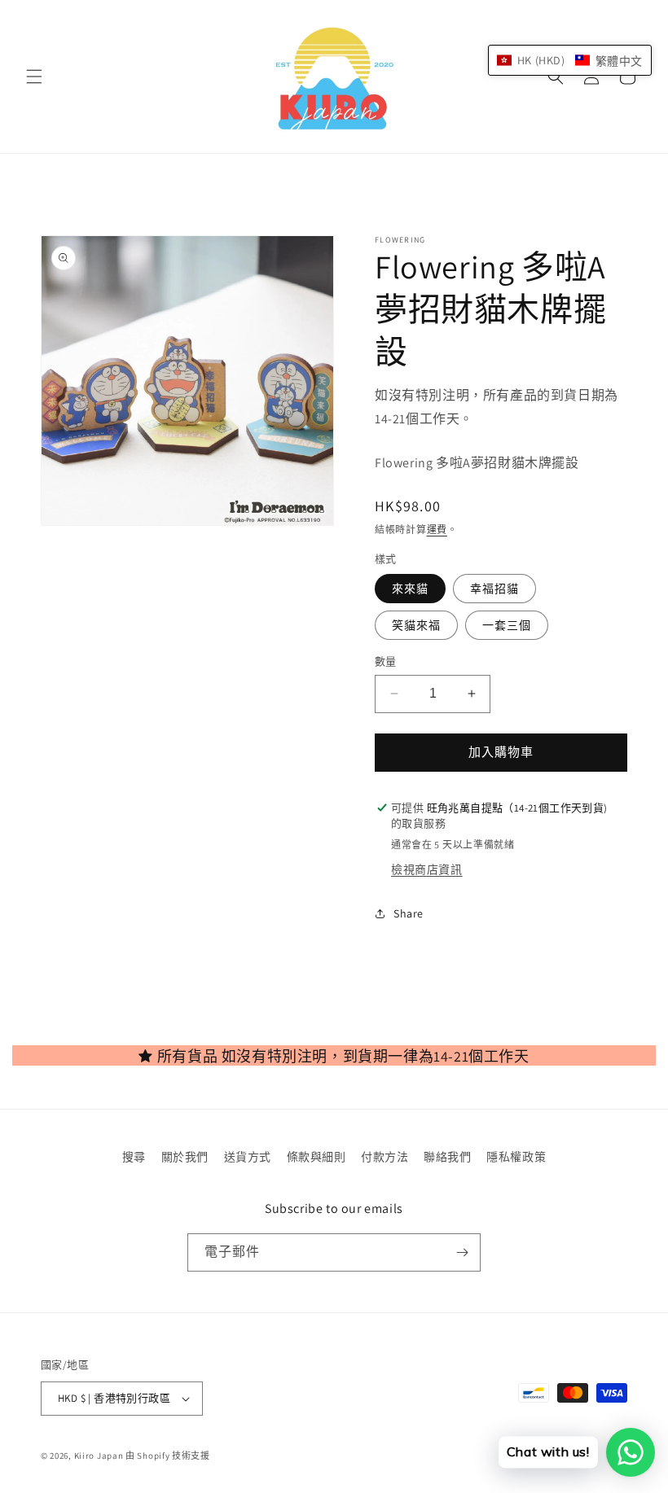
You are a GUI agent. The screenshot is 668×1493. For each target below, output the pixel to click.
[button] (34, 76)
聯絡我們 (447, 1156)
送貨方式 (247, 1156)
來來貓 (410, 588)
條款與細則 (316, 1156)
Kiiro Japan (99, 1455)
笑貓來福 (416, 625)
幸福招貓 (494, 588)
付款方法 (384, 1156)
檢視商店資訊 (427, 869)
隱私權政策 (516, 1156)
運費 (437, 529)
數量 (386, 661)
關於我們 (185, 1156)
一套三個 (506, 625)
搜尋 (134, 1156)
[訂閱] (462, 1252)
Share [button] (408, 913)
